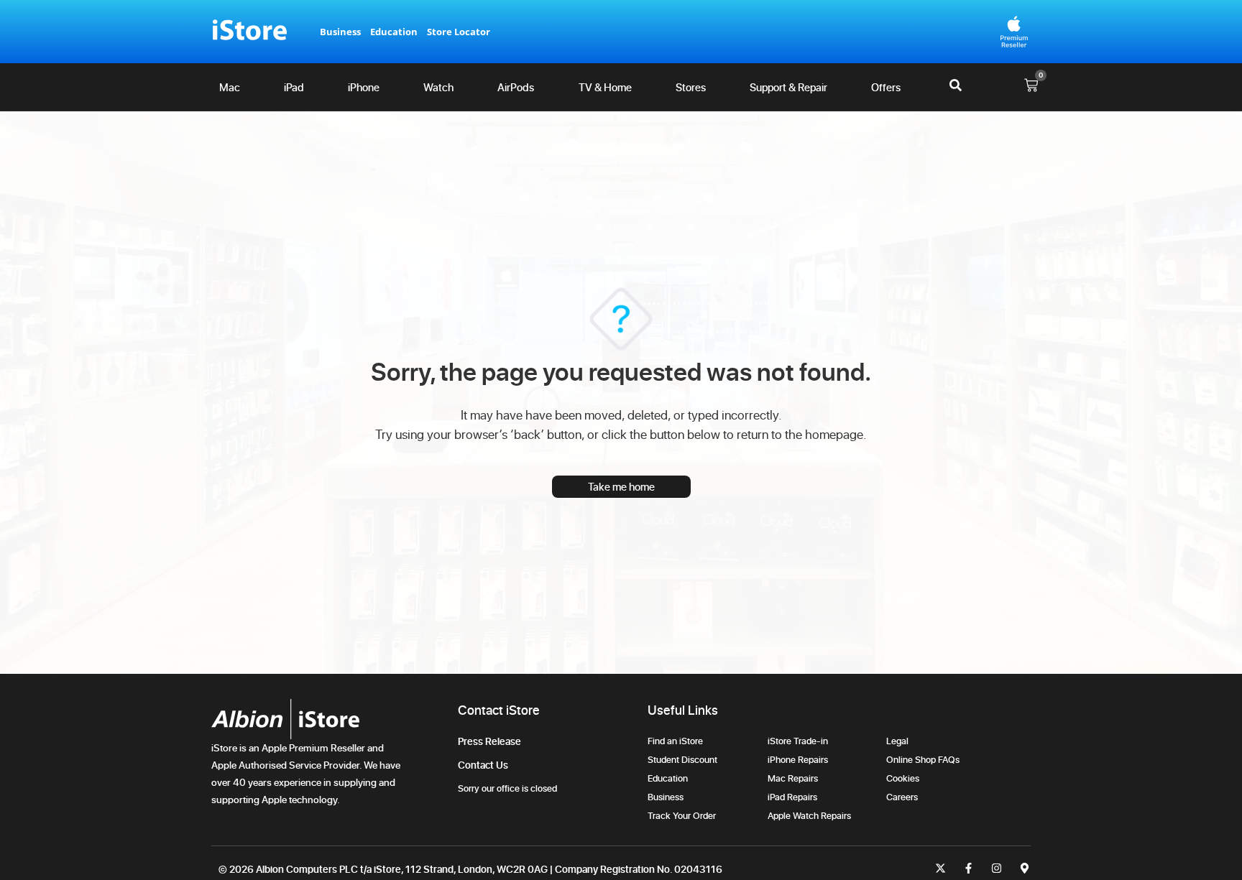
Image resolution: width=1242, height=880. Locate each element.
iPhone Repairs (798, 759)
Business (340, 31)
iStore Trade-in (798, 740)
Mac (229, 87)
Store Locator (458, 31)
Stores (691, 87)
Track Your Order (684, 815)
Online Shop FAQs (923, 759)
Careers (902, 796)
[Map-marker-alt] (1024, 868)
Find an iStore (675, 740)
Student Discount (682, 759)
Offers (886, 87)
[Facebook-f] (968, 868)
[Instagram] (996, 868)
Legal (897, 740)
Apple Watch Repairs (809, 815)
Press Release (489, 741)
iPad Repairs (792, 796)
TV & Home (605, 87)
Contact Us (483, 765)
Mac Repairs (793, 778)
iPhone (364, 87)
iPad (294, 87)
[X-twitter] (940, 868)
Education (394, 31)
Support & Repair (788, 87)
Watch (438, 87)
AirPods (515, 87)
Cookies (902, 778)
